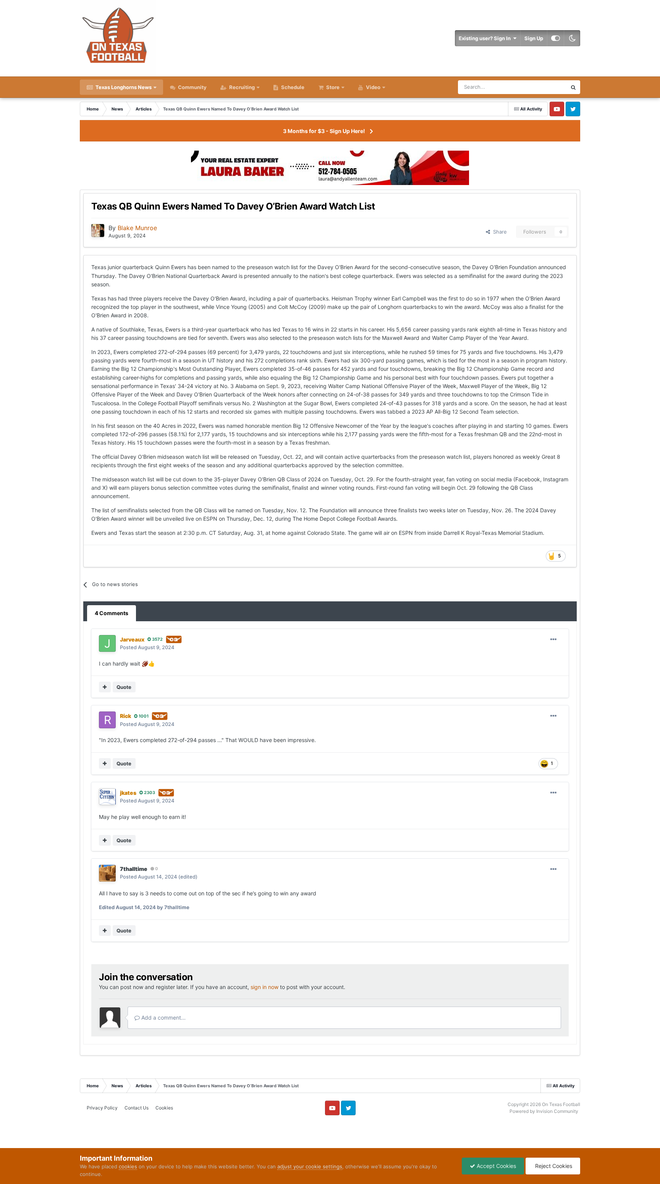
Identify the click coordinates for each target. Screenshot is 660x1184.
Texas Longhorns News (123, 87)
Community (192, 87)
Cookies (164, 1108)
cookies (128, 1166)
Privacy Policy (102, 1108)
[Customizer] (555, 38)
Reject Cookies (553, 1166)
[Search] (573, 87)
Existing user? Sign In (486, 38)
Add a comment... (163, 1017)
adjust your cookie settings (309, 1166)
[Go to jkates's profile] (107, 796)
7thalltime (133, 869)
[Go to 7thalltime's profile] (107, 873)
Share (498, 232)
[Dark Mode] (572, 38)
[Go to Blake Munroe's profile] (97, 230)
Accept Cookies (495, 1166)
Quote (123, 687)
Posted (147, 647)
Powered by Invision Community (544, 1111)
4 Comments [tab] (111, 613)
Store (333, 87)
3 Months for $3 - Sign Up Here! (324, 131)
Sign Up (533, 38)
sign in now (264, 987)
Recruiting (242, 87)
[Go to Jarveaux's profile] (107, 643)
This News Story (538, 87)
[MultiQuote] (105, 687)
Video (372, 87)
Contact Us (137, 1108)
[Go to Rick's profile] (107, 719)
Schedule (292, 87)
